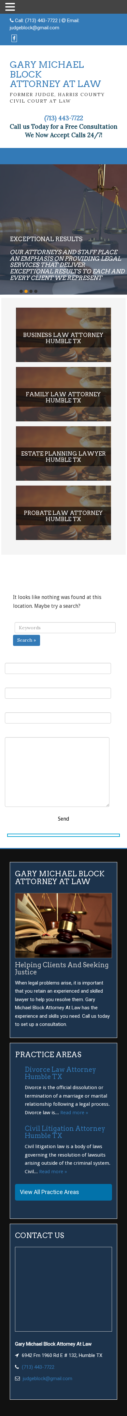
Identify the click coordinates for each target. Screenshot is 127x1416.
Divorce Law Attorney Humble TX (60, 1073)
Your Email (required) (30, 683)
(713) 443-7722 (41, 20)
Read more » (74, 1113)
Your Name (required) (31, 658)
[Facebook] (14, 38)
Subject (13, 708)
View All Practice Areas (49, 1192)
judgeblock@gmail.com (34, 28)
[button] (11, 7)
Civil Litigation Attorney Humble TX (65, 1132)
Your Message (21, 733)
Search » (26, 640)
